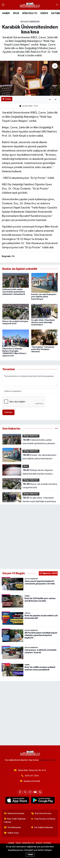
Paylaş (8, 99)
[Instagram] (30, 792)
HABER (6, 13)
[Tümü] (56, 428)
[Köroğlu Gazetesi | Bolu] (29, 5)
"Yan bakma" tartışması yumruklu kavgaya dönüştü (42, 349)
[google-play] (43, 801)
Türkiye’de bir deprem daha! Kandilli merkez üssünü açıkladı (37, 472)
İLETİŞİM (47, 843)
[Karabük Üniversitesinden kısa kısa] (30, 78)
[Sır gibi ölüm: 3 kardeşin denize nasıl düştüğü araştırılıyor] (44, 311)
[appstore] (17, 801)
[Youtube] (35, 792)
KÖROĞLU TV (29, 13)
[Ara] (57, 5)
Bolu (26, 466)
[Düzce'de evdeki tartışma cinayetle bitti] (15, 311)
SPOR (16, 13)
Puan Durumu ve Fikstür (44, 819)
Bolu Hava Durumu (43, 813)
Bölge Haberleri (30, 22)
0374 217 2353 (32, 776)
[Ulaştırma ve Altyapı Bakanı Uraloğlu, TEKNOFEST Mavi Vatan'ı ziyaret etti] (15, 338)
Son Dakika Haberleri (43, 827)
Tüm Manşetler (14, 827)
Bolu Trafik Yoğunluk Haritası (15, 820)
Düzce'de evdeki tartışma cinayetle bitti (39, 486)
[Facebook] (20, 792)
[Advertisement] (30, 537)
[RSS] (40, 792)
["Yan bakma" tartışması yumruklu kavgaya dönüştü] (44, 337)
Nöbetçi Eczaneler (16, 813)
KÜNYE (44, 13)
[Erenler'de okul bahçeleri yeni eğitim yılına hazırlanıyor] (44, 283)
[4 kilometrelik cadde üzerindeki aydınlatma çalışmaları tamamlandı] (15, 280)
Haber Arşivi (13, 833)
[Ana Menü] (3, 5)
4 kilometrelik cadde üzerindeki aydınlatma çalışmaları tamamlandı (13, 291)
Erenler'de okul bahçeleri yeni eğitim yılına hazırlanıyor (43, 296)
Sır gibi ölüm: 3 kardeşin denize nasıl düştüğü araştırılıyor (43, 322)
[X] (25, 792)
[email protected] (47, 760)
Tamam (30, 854)
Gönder (8, 412)
